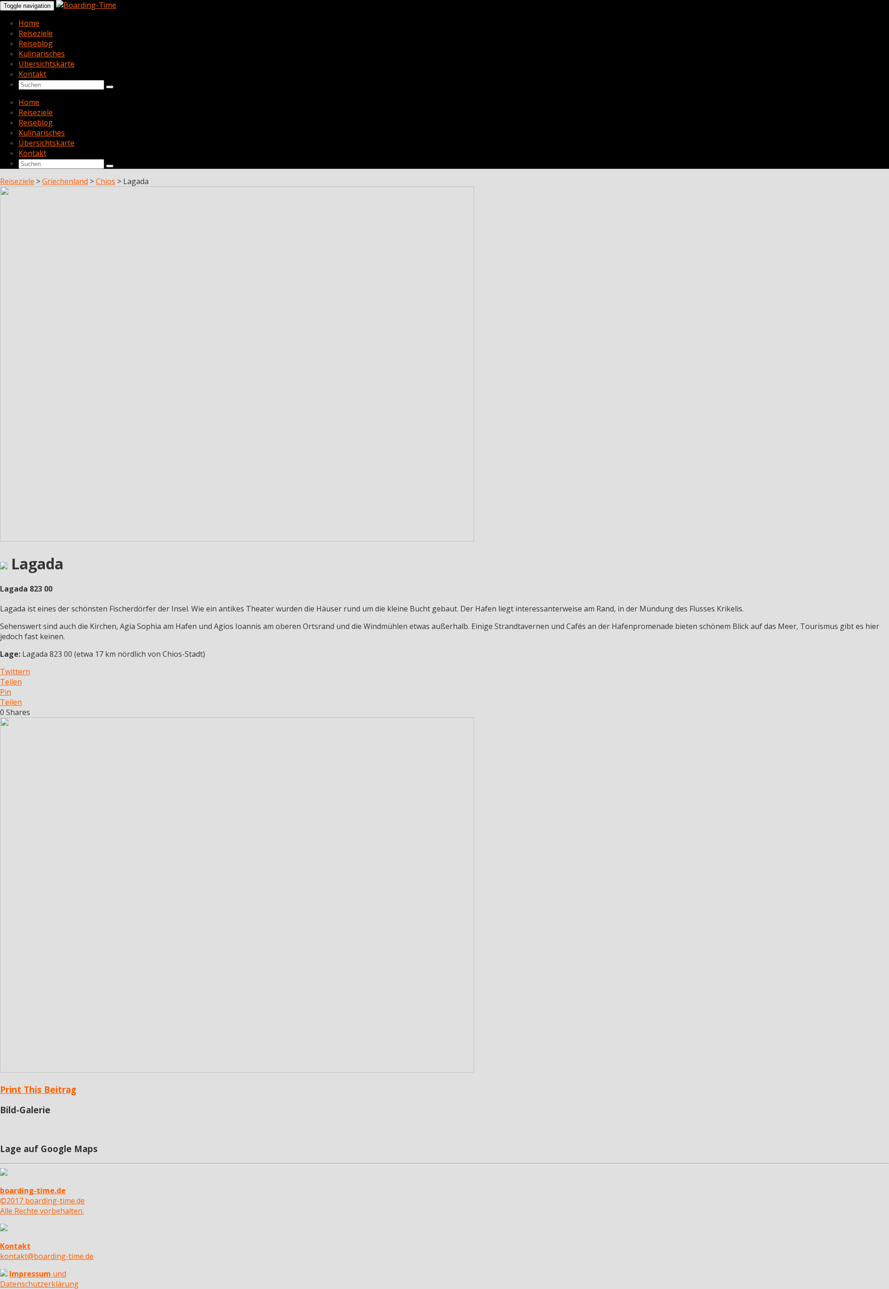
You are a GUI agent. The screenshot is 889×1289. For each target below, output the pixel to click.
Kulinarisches (42, 54)
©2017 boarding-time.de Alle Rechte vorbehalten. (42, 1200)
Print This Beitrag (38, 1089)
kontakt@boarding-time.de (47, 1251)
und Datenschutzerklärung (39, 1279)
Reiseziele (36, 33)
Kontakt (32, 74)
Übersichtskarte (47, 64)
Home (29, 23)
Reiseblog (36, 43)
